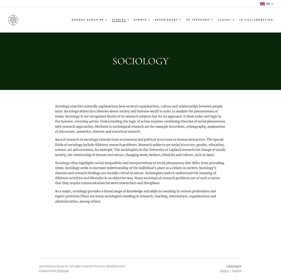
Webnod (62, 271)
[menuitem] (90, 20)
